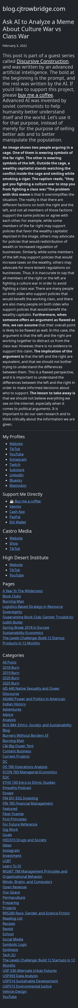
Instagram (18, 459)
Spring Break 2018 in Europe (26, 627)
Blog (6, 730)
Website (16, 443)
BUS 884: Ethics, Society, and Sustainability (37, 725)
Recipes (9, 923)
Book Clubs (12, 596)
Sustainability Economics (23, 632)
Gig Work (10, 829)
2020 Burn (11, 678)
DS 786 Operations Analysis (25, 766)
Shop (14, 543)
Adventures (12, 709)
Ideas (7, 845)
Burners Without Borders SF (26, 735)
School (8, 934)
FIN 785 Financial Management (28, 803)
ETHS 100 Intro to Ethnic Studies (29, 782)
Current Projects (16, 756)
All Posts (9, 662)
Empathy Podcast (17, 787)
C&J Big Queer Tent (18, 745)
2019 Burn (11, 672)
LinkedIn (17, 475)
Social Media (13, 939)
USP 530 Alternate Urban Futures (30, 970)
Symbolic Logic (15, 944)
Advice (8, 714)
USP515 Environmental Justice (27, 986)
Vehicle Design (15, 991)
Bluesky (16, 480)
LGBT (7, 860)
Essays (8, 793)
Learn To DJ (12, 866)
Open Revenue (15, 887)
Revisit (8, 928)
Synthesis (10, 949)
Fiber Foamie (13, 813)
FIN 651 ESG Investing (20, 798)
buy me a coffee (35, 95)
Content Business (17, 751)
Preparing (11, 902)
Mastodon (18, 485)
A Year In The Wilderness (23, 590)
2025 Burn (11, 683)
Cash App (17, 511)
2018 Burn (11, 667)
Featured (10, 808)
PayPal (15, 516)
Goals (7, 834)
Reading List (13, 918)
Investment (12, 855)
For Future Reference (20, 824)
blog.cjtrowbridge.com (34, 9)
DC (5, 761)
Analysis (9, 719)
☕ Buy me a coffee (25, 501)
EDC (6, 777)
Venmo (15, 506)
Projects (9, 907)
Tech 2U (9, 954)
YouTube (17, 454)
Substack (17, 469)
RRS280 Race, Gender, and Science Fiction (36, 913)
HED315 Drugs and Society (24, 840)
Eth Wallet (18, 522)
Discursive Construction (42, 61)
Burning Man (13, 601)
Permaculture (14, 897)
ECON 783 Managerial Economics (30, 772)
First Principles (15, 819)
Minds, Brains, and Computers (27, 881)
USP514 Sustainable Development (30, 981)
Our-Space (11, 892)
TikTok (15, 449)
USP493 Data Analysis (20, 975)
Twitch (15, 464)
